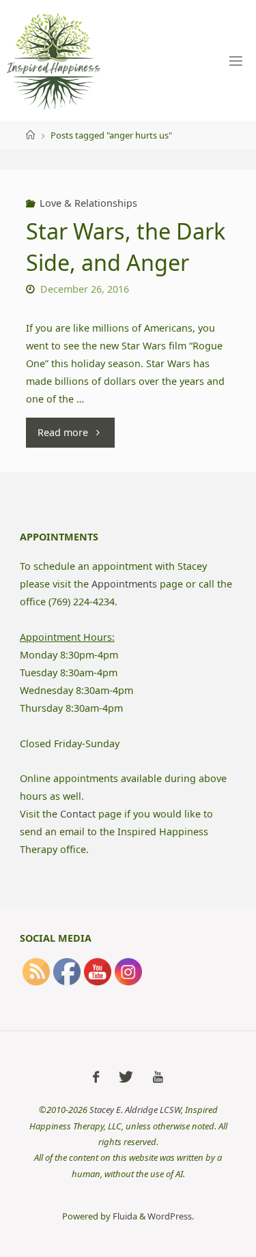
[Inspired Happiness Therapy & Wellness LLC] (53, 60)
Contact (78, 813)
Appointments (124, 583)
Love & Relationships (88, 203)
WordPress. (170, 1216)
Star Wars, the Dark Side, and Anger (125, 246)
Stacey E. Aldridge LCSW (135, 1109)
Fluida (124, 1216)
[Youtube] (158, 1077)
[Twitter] (126, 1077)
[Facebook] (96, 1077)
